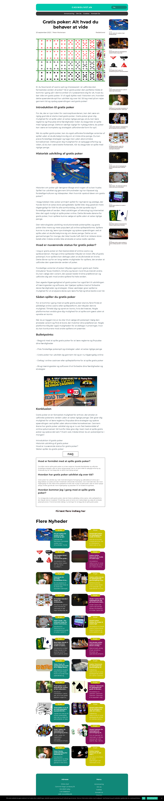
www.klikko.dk (67, 794)
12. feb (60, 530)
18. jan (95, 530)
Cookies (86, 13)
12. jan (95, 726)
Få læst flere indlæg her (70, 511)
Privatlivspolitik (152, 798)
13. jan (60, 704)
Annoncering (69, 13)
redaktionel (100, 32)
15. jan (60, 639)
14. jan (95, 661)
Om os (78, 13)
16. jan (95, 595)
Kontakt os (95, 13)
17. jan (60, 574)
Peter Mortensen (59, 32)
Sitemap (99, 795)
